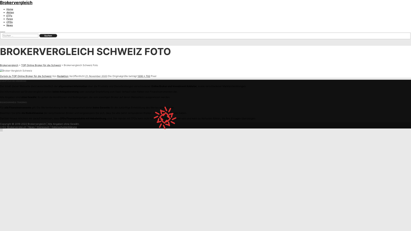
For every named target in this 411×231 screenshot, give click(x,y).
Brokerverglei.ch (16, 126)
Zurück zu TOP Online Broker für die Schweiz (26, 76)
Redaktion (63, 76)
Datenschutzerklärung (64, 126)
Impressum (43, 126)
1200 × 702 (143, 76)
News (31, 126)
